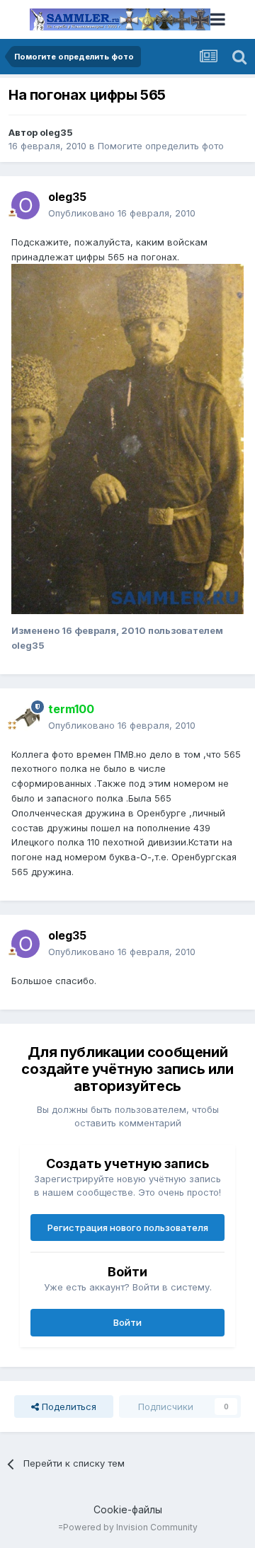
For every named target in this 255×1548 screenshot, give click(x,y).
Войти (127, 1322)
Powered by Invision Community (130, 1527)
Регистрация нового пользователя (127, 1227)
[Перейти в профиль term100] (25, 717)
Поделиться (67, 1406)
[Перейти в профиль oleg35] (25, 205)
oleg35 (56, 132)
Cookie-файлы (128, 1509)
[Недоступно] (127, 438)
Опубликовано (122, 213)
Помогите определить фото (161, 145)
